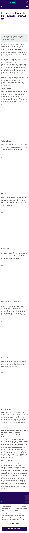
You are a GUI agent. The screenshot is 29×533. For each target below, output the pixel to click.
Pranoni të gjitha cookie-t (14, 528)
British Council (4, 2)
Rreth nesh (3, 496)
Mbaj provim (4, 498)
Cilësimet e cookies (14, 523)
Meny (2, 7)
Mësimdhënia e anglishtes (7, 501)
